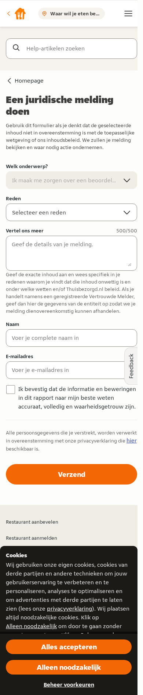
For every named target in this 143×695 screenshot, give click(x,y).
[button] (16, 13)
